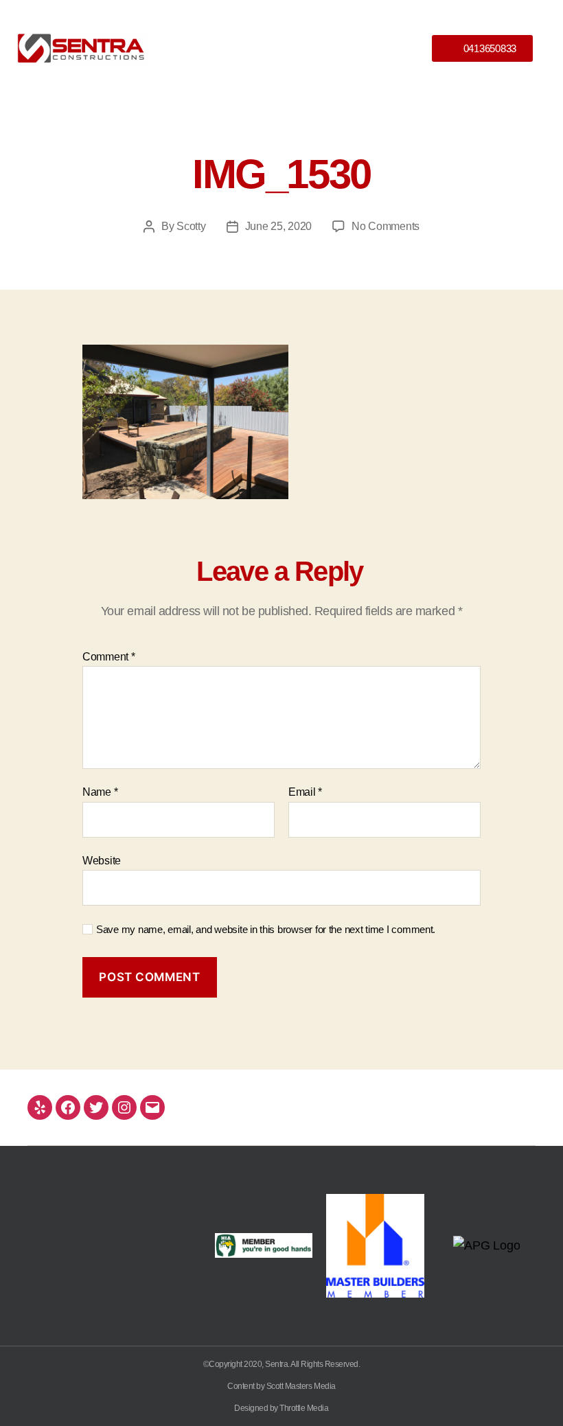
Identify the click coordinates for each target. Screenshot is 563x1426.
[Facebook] (68, 1107)
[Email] (152, 1107)
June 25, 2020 (278, 226)
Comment (108, 657)
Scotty (190, 226)
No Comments (386, 226)
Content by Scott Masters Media (281, 1386)
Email (305, 792)
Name (99, 792)
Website (101, 860)
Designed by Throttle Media (281, 1408)
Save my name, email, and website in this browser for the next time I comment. (265, 929)
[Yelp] (39, 1107)
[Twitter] (96, 1107)
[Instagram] (124, 1107)
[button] (281, 48)
